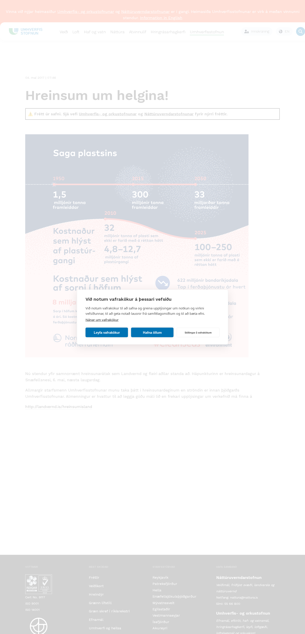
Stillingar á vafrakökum (198, 332)
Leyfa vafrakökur (107, 332)
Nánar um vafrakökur (102, 319)
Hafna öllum (152, 332)
